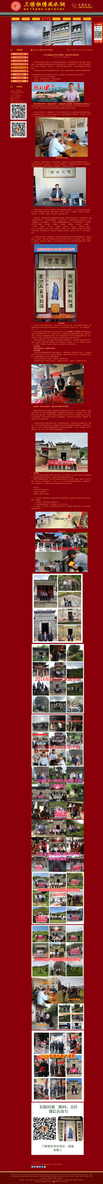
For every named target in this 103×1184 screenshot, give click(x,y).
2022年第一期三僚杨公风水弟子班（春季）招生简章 (49, 1164)
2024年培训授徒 (19, 74)
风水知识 (67, 18)
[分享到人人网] (42, 1167)
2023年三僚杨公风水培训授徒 (19, 71)
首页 (16, 18)
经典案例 (36, 18)
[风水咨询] (98, 27)
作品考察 (56, 18)
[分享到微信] (45, 1167)
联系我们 (87, 18)
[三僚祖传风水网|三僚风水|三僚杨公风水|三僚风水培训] (37, 11)
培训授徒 (46, 18)
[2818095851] (98, 30)
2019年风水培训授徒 (19, 54)
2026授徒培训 (19, 81)
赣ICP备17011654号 (47, 1181)
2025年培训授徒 (19, 77)
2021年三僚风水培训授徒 (19, 64)
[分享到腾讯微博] (40, 1167)
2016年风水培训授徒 (19, 57)
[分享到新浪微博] (37, 1167)
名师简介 (26, 18)
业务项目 (77, 18)
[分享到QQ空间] (35, 1167)
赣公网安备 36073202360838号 (61, 1181)
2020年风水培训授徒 (19, 60)
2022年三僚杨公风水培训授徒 (19, 67)
